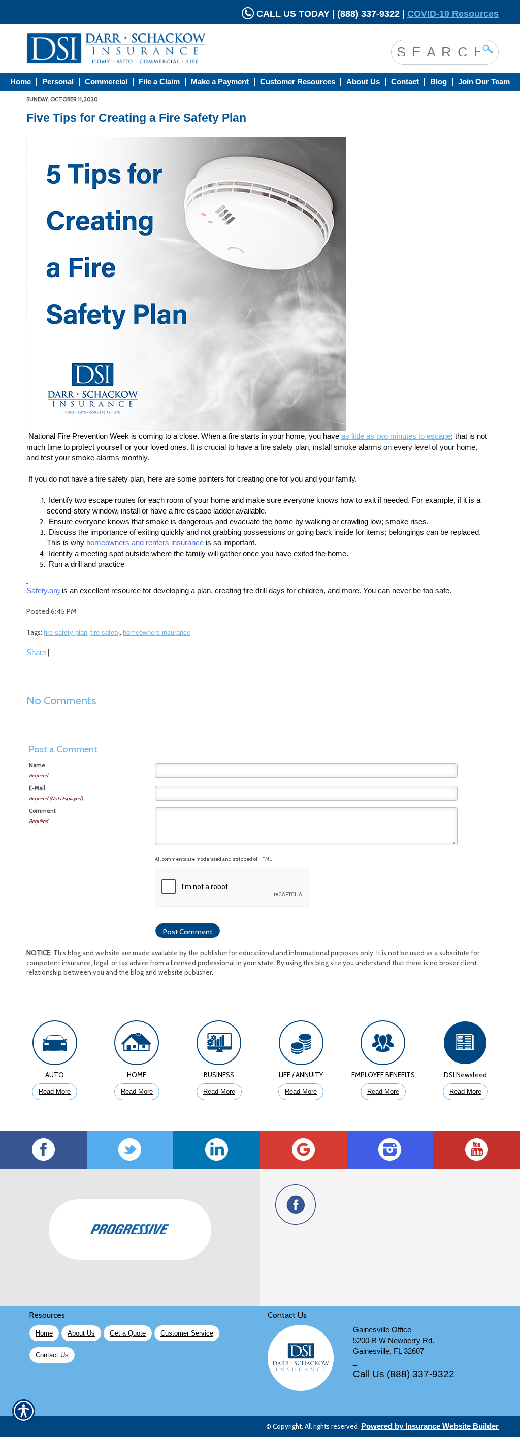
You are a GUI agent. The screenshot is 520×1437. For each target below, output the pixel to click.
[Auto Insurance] (54, 1045)
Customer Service (186, 1333)
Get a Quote (128, 1333)
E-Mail (37, 788)
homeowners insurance (156, 632)
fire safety (105, 632)
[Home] (157, 48)
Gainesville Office (382, 1330)
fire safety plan (65, 632)
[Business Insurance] (218, 1045)
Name (37, 765)
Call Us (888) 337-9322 (403, 1373)
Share (36, 652)
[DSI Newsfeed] (465, 1045)
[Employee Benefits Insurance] (383, 1045)
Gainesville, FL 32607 (388, 1351)
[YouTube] (476, 1149)
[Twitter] (130, 1149)
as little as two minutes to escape (396, 436)
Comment (42, 810)
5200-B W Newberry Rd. (393, 1341)
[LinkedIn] (216, 1149)
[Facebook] (43, 1149)
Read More (55, 1092)
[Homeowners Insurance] (137, 1045)
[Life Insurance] (301, 1045)
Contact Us (52, 1355)
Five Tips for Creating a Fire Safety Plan (136, 117)
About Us (81, 1333)
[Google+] (303, 1149)
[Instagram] (390, 1149)
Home (44, 1333)
